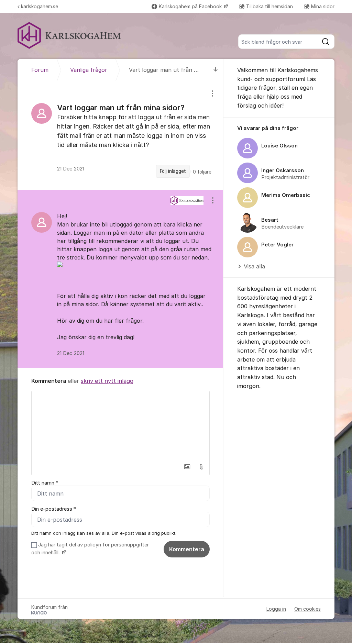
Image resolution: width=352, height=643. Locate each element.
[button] (187, 467)
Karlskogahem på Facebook (191, 6)
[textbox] (120, 425)
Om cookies (307, 609)
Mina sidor (322, 6)
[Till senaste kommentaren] (215, 70)
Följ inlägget (173, 171)
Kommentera (186, 549)
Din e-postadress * (53, 509)
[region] (120, 135)
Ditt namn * (44, 483)
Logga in (276, 609)
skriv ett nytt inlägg (107, 380)
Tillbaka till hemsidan (269, 6)
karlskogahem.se (39, 6)
